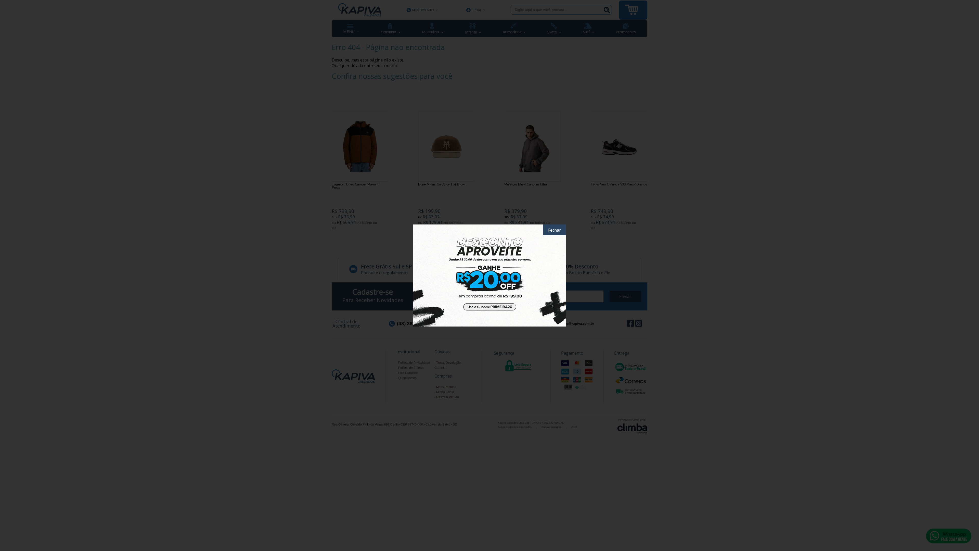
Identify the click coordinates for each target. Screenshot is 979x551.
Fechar (554, 230)
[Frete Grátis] (489, 275)
